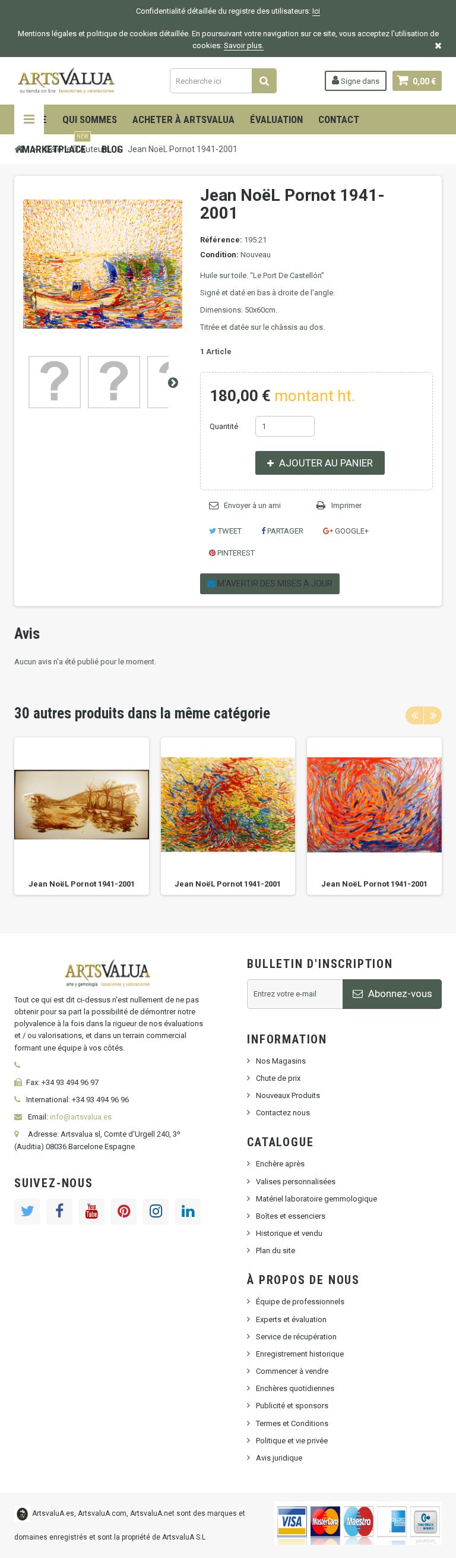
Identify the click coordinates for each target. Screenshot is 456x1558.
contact (338, 119)
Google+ (351, 530)
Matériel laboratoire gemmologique (316, 1198)
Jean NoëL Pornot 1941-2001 (81, 883)
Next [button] (433, 715)
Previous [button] (414, 715)
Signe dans (359, 81)
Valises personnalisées (295, 1181)
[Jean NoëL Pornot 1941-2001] (54, 382)
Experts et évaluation (291, 1319)
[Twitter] (27, 1212)
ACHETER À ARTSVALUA (183, 119)
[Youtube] (91, 1212)
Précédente (24, 382)
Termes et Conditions (292, 1423)
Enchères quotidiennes (295, 1388)
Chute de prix (278, 1078)
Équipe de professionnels (300, 1301)
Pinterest (235, 552)
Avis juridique (279, 1457)
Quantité (224, 426)
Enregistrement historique (300, 1353)
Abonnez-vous (399, 993)
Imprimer (346, 505)
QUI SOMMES (89, 119)
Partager (284, 530)
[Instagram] (155, 1212)
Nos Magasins (281, 1060)
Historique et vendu (289, 1233)
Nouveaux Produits (288, 1095)
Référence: (221, 239)
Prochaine (173, 382)
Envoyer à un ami (252, 505)
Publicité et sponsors (292, 1405)
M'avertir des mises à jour (274, 583)
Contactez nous (283, 1112)
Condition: (219, 254)
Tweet (229, 530)
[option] (81, 816)
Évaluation (276, 119)
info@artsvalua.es (81, 1116)
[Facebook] (59, 1212)
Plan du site (275, 1250)
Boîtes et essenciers (290, 1216)
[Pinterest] (123, 1212)
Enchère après (280, 1163)
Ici (316, 11)
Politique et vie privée (292, 1440)
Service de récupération (296, 1336)
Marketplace (55, 144)
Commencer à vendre (292, 1371)
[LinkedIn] (188, 1212)
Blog (112, 149)
